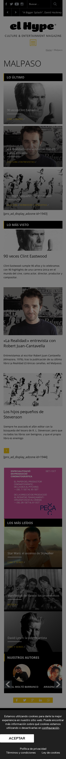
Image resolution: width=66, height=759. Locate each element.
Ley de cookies (51, 753)
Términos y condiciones (21, 753)
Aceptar (17, 738)
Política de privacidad (33, 749)
